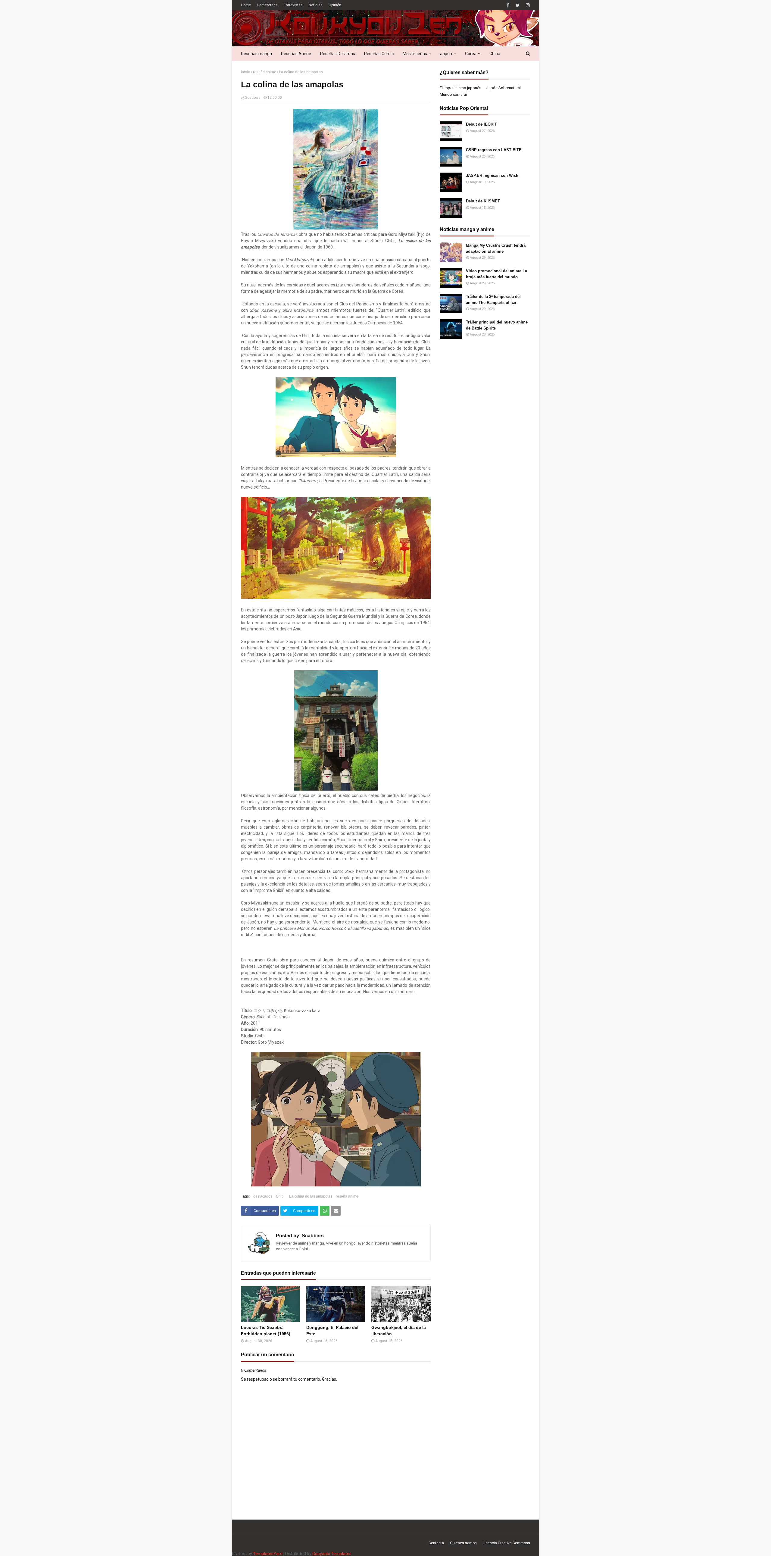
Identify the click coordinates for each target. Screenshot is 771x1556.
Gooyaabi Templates (331, 1553)
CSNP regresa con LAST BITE (494, 150)
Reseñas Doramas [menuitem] (337, 53)
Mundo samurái (453, 94)
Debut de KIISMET (483, 201)
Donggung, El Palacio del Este (332, 1330)
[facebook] (508, 5)
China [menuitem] (494, 53)
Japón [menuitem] (446, 53)
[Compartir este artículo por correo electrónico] (336, 1211)
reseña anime (264, 72)
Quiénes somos (463, 1543)
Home (246, 5)
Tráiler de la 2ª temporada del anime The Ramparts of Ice (493, 299)
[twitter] (517, 5)
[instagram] (527, 5)
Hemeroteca (267, 5)
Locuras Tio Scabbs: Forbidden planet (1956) (265, 1330)
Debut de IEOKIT (481, 124)
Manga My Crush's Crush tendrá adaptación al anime (496, 248)
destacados (262, 1196)
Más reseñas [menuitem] (415, 53)
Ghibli (281, 1196)
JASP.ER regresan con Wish (492, 175)
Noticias (316, 5)
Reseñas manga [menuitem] (256, 53)
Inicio (245, 72)
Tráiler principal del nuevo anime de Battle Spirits (497, 325)
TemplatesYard (267, 1553)
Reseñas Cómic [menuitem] (379, 53)
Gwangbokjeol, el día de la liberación (398, 1330)
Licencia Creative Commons (506, 1543)
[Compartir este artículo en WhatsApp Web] (324, 1211)
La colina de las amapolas (310, 1196)
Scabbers (253, 97)
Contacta (436, 1543)
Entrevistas (293, 5)
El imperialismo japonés (460, 88)
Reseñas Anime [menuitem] (296, 53)
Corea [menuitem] (470, 53)
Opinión (335, 5)
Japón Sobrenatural (503, 88)
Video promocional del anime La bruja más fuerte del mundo (496, 274)
